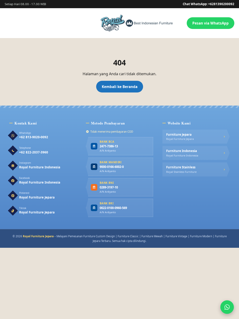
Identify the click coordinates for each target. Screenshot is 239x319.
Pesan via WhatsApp (210, 23)
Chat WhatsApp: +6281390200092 (208, 4)
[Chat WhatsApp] (227, 307)
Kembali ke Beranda (119, 86)
